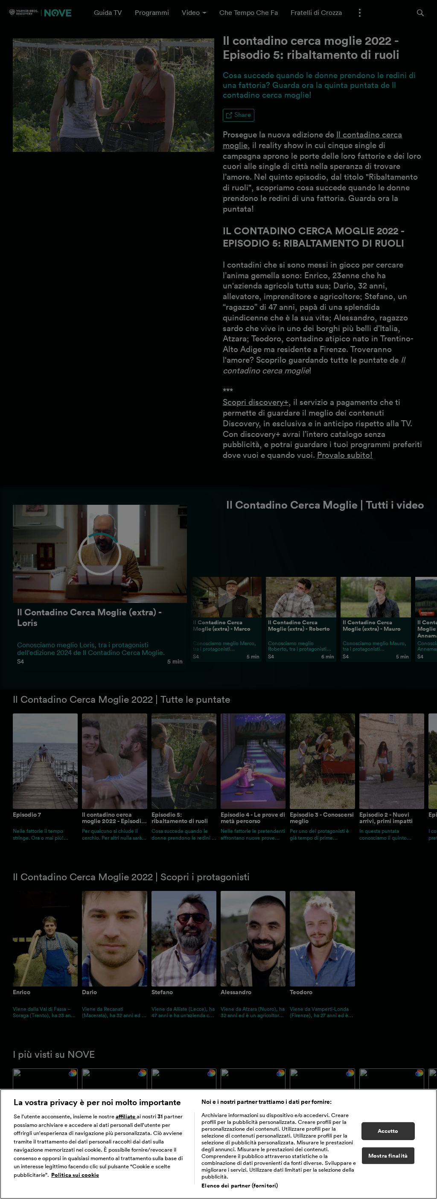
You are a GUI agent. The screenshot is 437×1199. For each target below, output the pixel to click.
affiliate (126, 1116)
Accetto (388, 1131)
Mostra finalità (388, 1155)
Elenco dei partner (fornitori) (239, 1185)
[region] (218, 1144)
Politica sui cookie (75, 1175)
